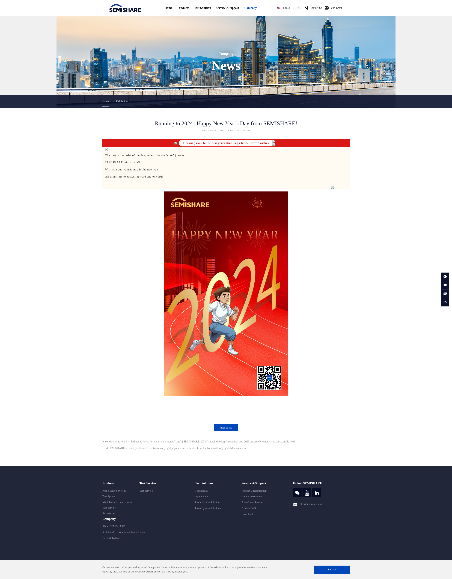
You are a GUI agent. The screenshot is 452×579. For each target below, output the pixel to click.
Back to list (226, 427)
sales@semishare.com (311, 504)
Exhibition (122, 101)
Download (247, 514)
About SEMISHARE (113, 526)
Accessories (108, 513)
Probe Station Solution (207, 502)
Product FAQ (249, 508)
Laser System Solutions (208, 508)
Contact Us (316, 7)
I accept (332, 569)
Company (250, 8)
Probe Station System (114, 490)
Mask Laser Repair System (117, 502)
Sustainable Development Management (123, 532)
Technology (201, 490)
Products (183, 8)
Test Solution (202, 8)
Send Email (336, 7)
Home (168, 8)
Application (201, 496)
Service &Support (227, 8)
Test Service (109, 507)
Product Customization (254, 490)
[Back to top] (445, 302)
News (105, 101)
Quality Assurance (252, 496)
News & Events (111, 537)
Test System (108, 496)
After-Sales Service (252, 502)
